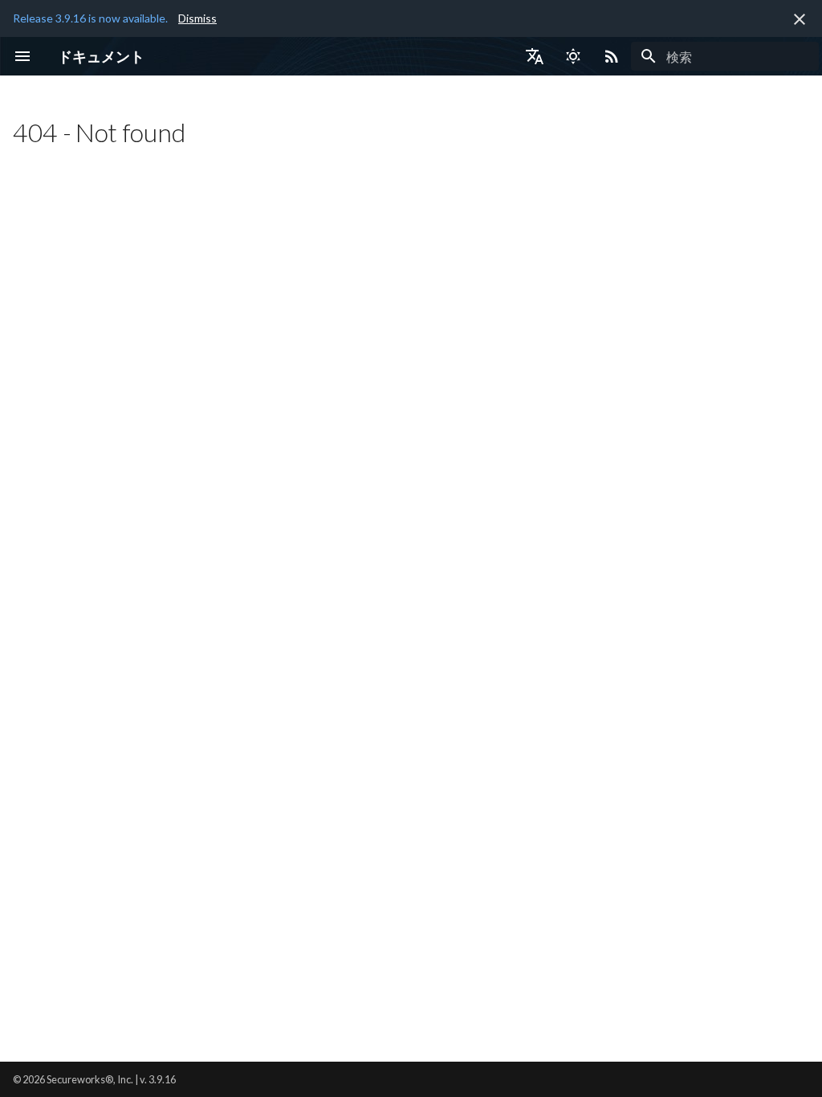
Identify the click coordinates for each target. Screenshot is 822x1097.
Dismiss (197, 18)
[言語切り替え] (535, 56)
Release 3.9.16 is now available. (90, 18)
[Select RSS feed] (612, 56)
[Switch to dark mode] (573, 56)
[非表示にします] (799, 19)
